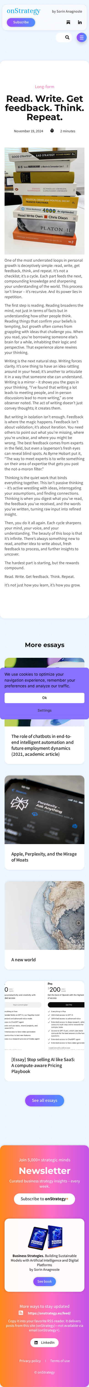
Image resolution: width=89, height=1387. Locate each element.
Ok (44, 698)
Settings (45, 710)
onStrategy (23, 10)
